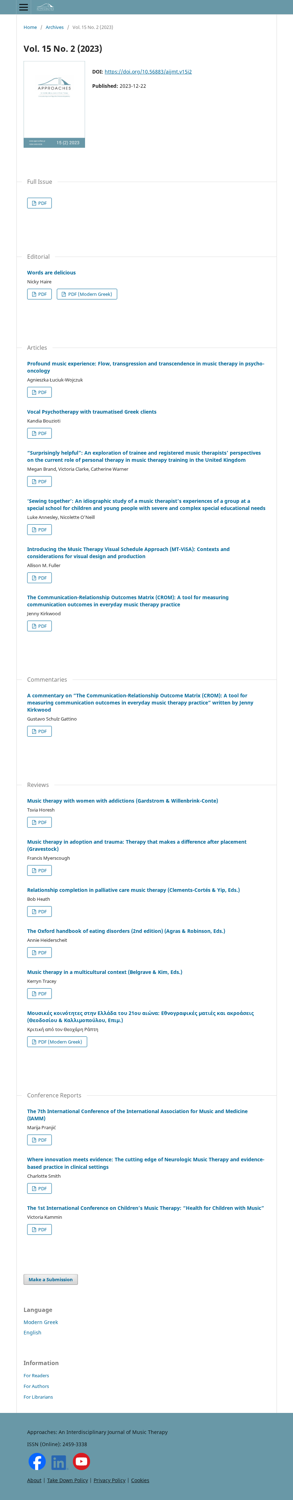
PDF (42, 203)
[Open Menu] (23, 7)
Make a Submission (51, 1279)
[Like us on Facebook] (37, 1468)
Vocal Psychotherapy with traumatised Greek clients (92, 411)
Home (30, 27)
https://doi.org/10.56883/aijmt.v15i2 (148, 71)
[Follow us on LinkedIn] (60, 1468)
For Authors (36, 1386)
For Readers (36, 1375)
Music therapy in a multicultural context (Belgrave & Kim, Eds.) (104, 972)
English (32, 1332)
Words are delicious (51, 272)
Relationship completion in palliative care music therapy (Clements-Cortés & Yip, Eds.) (133, 890)
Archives (55, 27)
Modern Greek (41, 1322)
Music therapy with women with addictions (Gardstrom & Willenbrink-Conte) (122, 800)
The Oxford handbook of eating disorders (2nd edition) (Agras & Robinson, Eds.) (126, 931)
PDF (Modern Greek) (89, 294)
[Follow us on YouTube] (81, 1468)
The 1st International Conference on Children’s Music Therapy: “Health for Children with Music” (145, 1207)
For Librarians (38, 1397)
